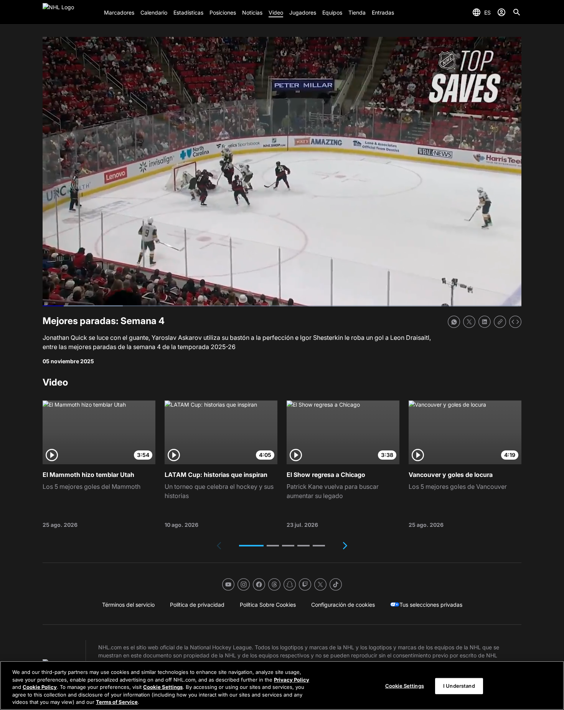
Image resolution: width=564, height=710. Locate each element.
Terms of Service (117, 702)
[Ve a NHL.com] (70, 12)
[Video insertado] (515, 322)
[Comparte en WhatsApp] (454, 322)
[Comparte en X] (469, 322)
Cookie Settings (163, 687)
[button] (251, 545)
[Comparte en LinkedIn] (484, 322)
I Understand (459, 686)
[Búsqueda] (516, 12)
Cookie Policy (40, 687)
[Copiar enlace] (500, 322)
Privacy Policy (291, 680)
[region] (282, 685)
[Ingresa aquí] (501, 12)
